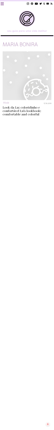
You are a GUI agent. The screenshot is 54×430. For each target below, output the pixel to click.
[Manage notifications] (48, 424)
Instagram (28, 3)
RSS (52, 3)
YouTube (36, 3)
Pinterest (32, 3)
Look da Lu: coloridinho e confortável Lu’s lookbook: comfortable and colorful (22, 111)
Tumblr (44, 3)
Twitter (40, 3)
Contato (47, 3)
